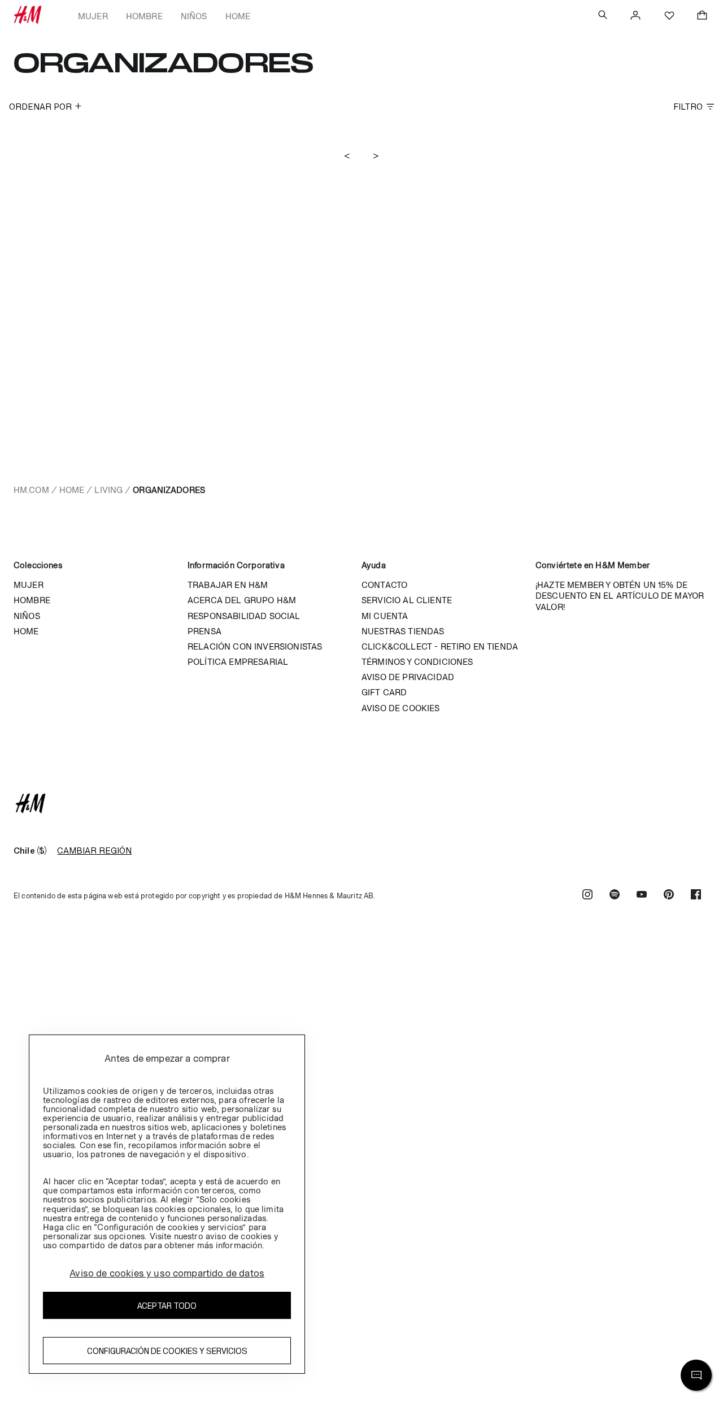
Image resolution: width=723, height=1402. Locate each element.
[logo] (361, 803)
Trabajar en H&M (228, 585)
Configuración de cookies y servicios (167, 1351)
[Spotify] (615, 895)
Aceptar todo (167, 1305)
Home (238, 16)
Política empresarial (238, 662)
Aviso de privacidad (408, 677)
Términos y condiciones (417, 662)
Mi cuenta (385, 616)
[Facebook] (696, 895)
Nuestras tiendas (403, 631)
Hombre (144, 16)
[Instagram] (587, 895)
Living (108, 490)
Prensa (204, 631)
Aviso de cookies (401, 708)
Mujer (93, 16)
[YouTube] (642, 895)
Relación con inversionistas (255, 646)
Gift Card (384, 692)
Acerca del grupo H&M (242, 600)
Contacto (384, 585)
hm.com (31, 490)
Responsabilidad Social (244, 616)
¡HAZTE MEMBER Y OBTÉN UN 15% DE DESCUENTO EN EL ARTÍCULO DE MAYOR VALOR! (619, 595)
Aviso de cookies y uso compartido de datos (166, 1273)
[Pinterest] (669, 895)
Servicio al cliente (407, 600)
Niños (194, 16)
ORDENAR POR (40, 106)
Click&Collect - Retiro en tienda (440, 646)
